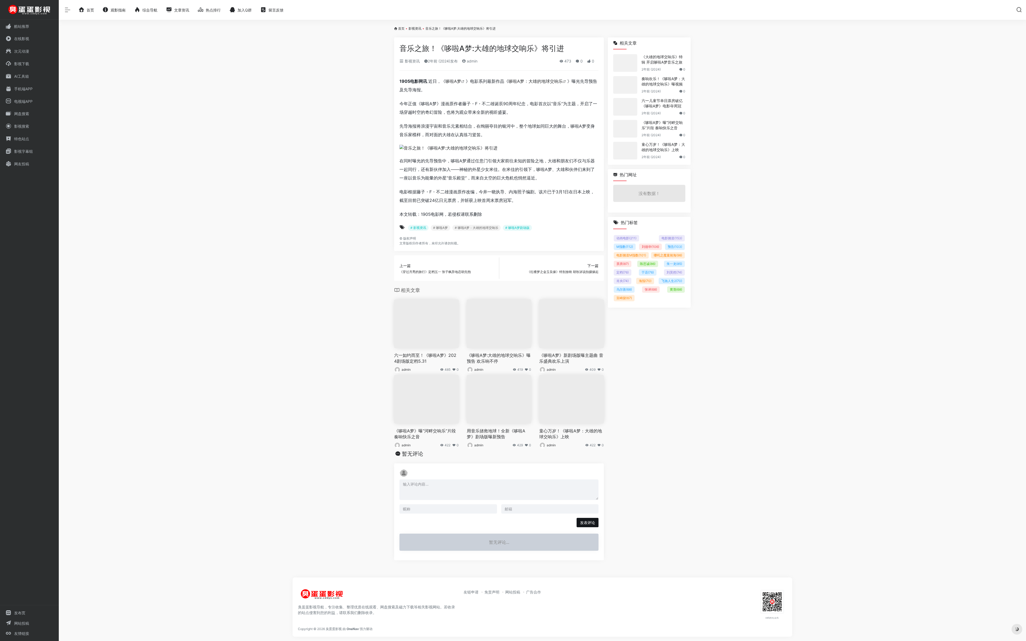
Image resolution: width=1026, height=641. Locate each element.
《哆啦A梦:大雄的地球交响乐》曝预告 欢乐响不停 (499, 358)
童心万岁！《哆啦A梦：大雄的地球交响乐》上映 (570, 434)
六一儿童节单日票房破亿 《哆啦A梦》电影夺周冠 (662, 103)
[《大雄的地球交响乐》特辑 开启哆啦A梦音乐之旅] (625, 63)
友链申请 (471, 592)
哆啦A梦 (453, 81)
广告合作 (533, 592)
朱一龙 (674, 264)
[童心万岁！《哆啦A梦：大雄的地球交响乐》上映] (625, 150)
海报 (645, 281)
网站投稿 (512, 592)
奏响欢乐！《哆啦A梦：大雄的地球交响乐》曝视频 (663, 81)
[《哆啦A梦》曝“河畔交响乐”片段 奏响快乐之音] (625, 129)
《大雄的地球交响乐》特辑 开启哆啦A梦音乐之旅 (662, 59)
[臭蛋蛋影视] (322, 596)
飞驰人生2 (671, 281)
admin (471, 61)
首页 (401, 28)
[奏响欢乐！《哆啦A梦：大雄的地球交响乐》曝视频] (625, 85)
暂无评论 (412, 454)
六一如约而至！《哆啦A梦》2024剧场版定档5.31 (425, 358)
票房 (622, 264)
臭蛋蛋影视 (334, 629)
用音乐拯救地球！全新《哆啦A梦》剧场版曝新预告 (496, 434)
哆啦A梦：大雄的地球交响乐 (535, 81)
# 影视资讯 (418, 228)
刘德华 (650, 247)
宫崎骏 (624, 298)
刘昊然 (674, 272)
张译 (651, 289)
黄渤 (676, 289)
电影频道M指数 (631, 255)
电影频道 (672, 238)
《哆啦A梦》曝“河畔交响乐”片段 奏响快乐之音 (425, 434)
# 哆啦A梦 (440, 228)
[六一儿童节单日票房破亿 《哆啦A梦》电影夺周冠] (625, 107)
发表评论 (587, 522)
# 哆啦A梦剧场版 (517, 228)
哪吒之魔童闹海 (668, 255)
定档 (622, 272)
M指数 (624, 247)
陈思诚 (647, 264)
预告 (675, 247)
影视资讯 (415, 28)
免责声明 (491, 592)
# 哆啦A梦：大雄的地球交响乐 (476, 228)
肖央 (622, 281)
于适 (648, 272)
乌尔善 (624, 289)
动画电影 (626, 238)
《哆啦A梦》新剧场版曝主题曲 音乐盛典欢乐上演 (571, 358)
